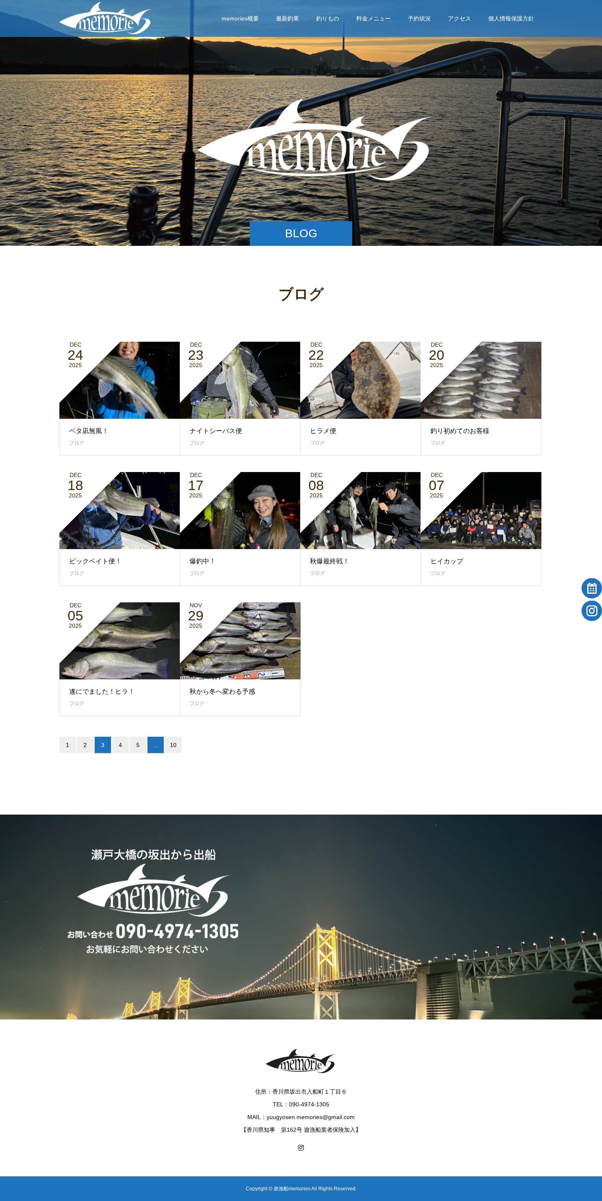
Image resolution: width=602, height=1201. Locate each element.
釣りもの (327, 18)
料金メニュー (373, 18)
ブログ (76, 443)
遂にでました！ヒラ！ (102, 691)
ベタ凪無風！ (89, 430)
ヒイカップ (446, 561)
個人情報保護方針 (511, 18)
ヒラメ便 (323, 430)
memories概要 (240, 18)
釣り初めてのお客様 (459, 430)
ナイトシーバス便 (216, 430)
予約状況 (419, 18)
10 (173, 745)
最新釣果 (287, 18)
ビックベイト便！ (95, 561)
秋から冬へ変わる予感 (222, 691)
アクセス (459, 18)
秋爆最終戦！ (329, 561)
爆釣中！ (203, 561)
